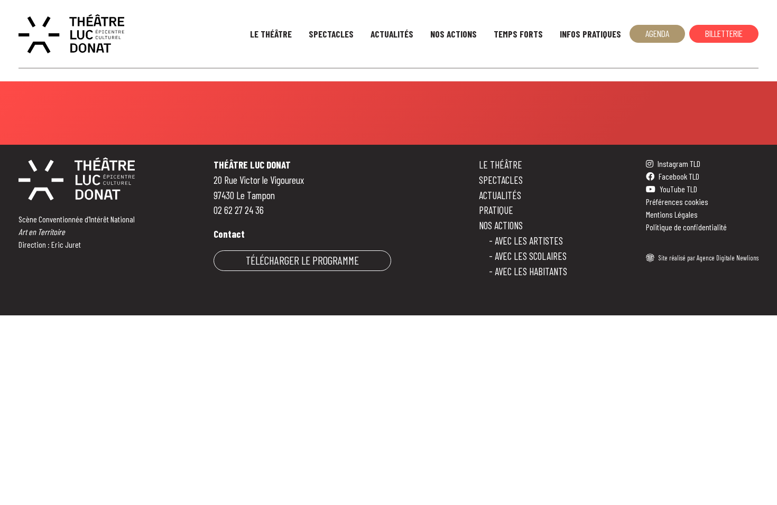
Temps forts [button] (518, 34)
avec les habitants (531, 271)
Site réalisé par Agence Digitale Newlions (708, 258)
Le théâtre (500, 164)
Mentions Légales (672, 214)
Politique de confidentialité (686, 227)
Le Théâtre (271, 34)
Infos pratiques (590, 34)
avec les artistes (529, 241)
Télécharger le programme (302, 260)
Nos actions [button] (453, 34)
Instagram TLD (679, 163)
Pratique (496, 210)
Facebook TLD (679, 176)
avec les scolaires (531, 256)
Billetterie (724, 33)
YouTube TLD (678, 189)
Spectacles (331, 34)
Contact (229, 234)
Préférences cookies (677, 202)
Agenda (657, 33)
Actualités (392, 34)
